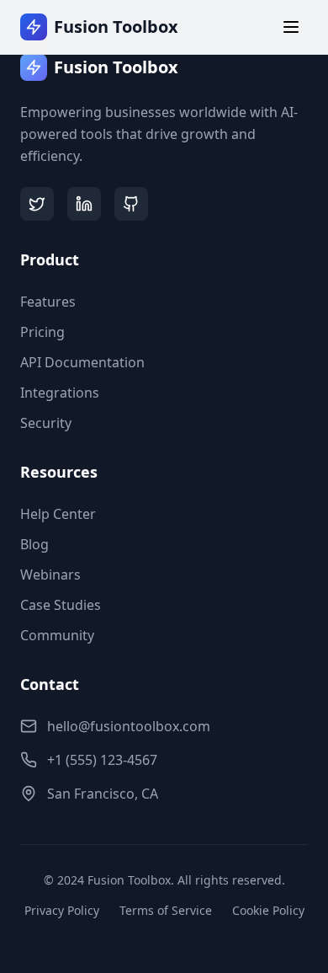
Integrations (59, 392)
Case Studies (60, 605)
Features (48, 301)
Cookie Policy (268, 910)
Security (45, 423)
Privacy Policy (61, 910)
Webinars (50, 574)
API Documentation (82, 362)
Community (57, 635)
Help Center (58, 514)
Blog (34, 544)
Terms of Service (165, 910)
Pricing (42, 332)
